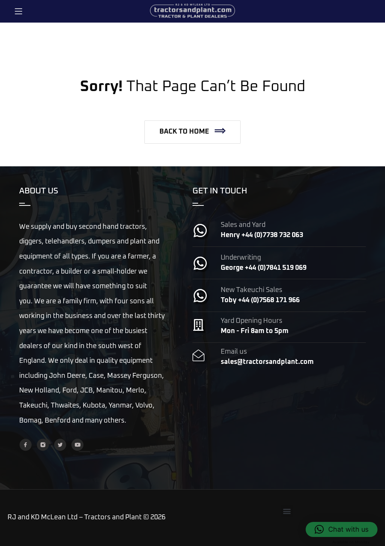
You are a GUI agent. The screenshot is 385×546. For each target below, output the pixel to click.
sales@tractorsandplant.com (267, 362)
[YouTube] (77, 444)
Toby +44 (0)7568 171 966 (260, 300)
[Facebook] (25, 444)
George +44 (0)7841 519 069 (263, 268)
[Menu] (18, 11)
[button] (192, 132)
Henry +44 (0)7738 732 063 (262, 235)
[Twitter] (60, 444)
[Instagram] (43, 444)
